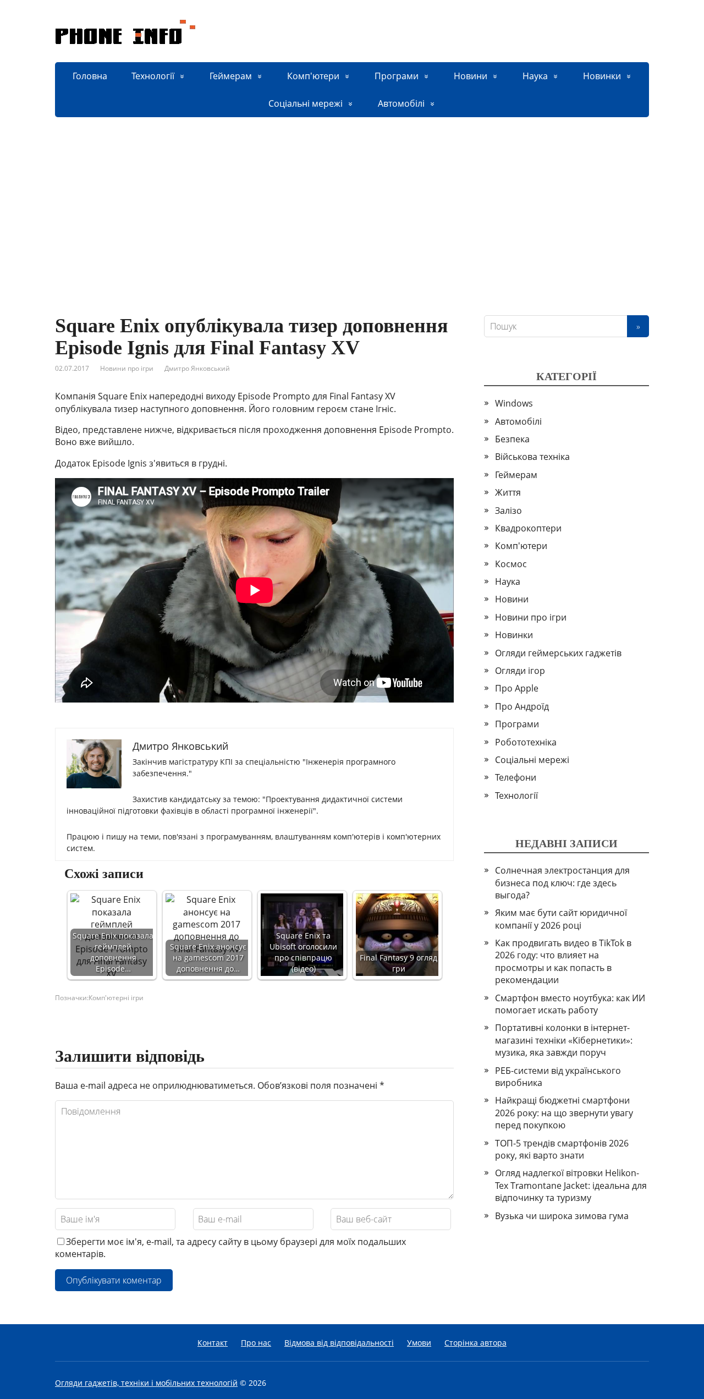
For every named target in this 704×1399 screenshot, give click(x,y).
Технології (152, 76)
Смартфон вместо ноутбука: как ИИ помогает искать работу (570, 1004)
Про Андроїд (522, 706)
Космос (511, 564)
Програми (397, 76)
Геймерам (231, 76)
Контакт (212, 1342)
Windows (514, 403)
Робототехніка (526, 742)
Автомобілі (401, 103)
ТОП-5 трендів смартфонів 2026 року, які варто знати (562, 1149)
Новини (470, 76)
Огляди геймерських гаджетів (558, 653)
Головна (90, 76)
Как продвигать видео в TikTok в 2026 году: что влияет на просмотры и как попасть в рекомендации (563, 961)
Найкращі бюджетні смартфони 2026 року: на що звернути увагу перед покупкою (564, 1112)
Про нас (256, 1342)
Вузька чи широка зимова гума (562, 1216)
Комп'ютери (313, 76)
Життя (508, 492)
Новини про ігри (126, 368)
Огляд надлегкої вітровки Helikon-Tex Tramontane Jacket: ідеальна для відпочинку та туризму (571, 1185)
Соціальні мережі (305, 103)
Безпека (512, 439)
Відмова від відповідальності (339, 1342)
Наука (535, 76)
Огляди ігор (520, 671)
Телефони (515, 777)
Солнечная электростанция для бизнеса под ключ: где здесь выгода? (562, 882)
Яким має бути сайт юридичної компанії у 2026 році (561, 919)
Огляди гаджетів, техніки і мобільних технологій (146, 1383)
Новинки (602, 76)
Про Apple (516, 688)
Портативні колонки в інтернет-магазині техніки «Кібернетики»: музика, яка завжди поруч (563, 1040)
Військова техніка (532, 457)
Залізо (508, 510)
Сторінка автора (475, 1342)
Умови (419, 1342)
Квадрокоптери (528, 528)
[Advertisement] (352, 200)
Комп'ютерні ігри (116, 997)
